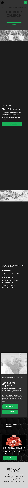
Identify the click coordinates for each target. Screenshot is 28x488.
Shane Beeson (5, 453)
